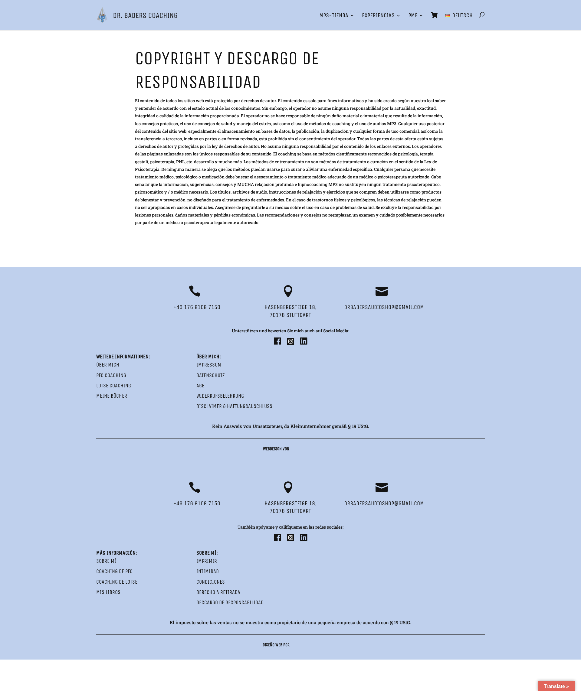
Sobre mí (106, 561)
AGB (200, 385)
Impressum (208, 364)
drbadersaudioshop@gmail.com (384, 307)
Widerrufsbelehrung (220, 396)
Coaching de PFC (114, 571)
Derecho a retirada (218, 592)
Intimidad (207, 571)
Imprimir (206, 561)
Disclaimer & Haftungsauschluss (234, 406)
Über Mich (107, 364)
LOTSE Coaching (113, 385)
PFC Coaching (111, 375)
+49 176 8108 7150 (196, 307)
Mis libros (108, 592)
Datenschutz (210, 375)
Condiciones (210, 582)
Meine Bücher (111, 396)
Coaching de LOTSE (116, 582)
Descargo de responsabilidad (230, 602)
